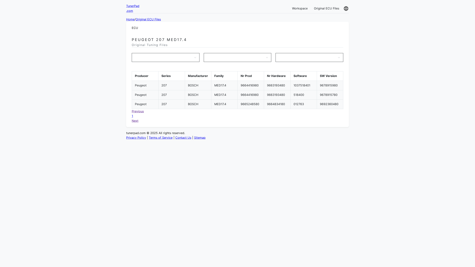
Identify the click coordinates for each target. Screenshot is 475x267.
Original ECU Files (326, 8)
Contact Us (183, 137)
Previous (138, 111)
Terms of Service (161, 137)
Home (130, 19)
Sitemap (200, 137)
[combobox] (164, 57)
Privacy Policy (136, 137)
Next (135, 121)
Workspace (300, 8)
